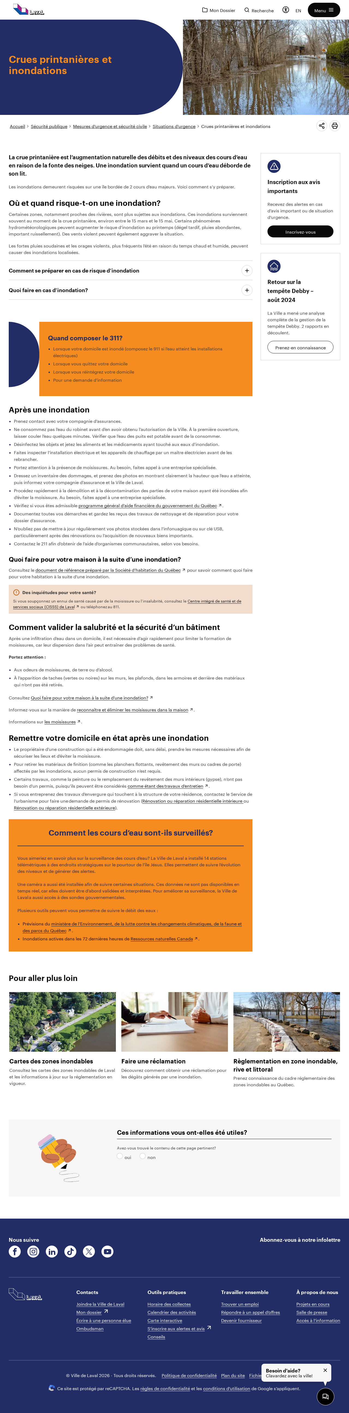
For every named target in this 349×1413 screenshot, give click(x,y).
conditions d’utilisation (226, 1387)
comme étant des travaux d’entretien (165, 785)
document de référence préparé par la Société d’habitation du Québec (108, 569)
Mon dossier (89, 1311)
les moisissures (60, 721)
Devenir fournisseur (241, 1319)
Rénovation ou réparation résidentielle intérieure (192, 800)
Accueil (17, 125)
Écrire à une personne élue (103, 1319)
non (144, 1156)
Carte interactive (165, 1319)
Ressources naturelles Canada (162, 938)
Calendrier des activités (172, 1311)
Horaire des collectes (169, 1303)
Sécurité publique (49, 125)
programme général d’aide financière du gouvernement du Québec (148, 504)
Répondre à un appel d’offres (250, 1311)
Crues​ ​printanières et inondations (235, 125)
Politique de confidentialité (189, 1374)
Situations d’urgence (174, 125)
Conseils (156, 1336)
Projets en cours (313, 1303)
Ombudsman (90, 1328)
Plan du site (233, 1374)
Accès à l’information (318, 1319)
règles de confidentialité (165, 1387)
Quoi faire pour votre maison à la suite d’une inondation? (89, 697)
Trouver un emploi (240, 1303)
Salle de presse (311, 1311)
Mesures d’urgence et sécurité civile (110, 125)
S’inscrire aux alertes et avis (176, 1328)
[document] (174, 619)
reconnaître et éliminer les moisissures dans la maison (132, 709)
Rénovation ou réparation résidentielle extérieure (64, 807)
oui (121, 1156)
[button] (324, 10)
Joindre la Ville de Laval (100, 1303)
